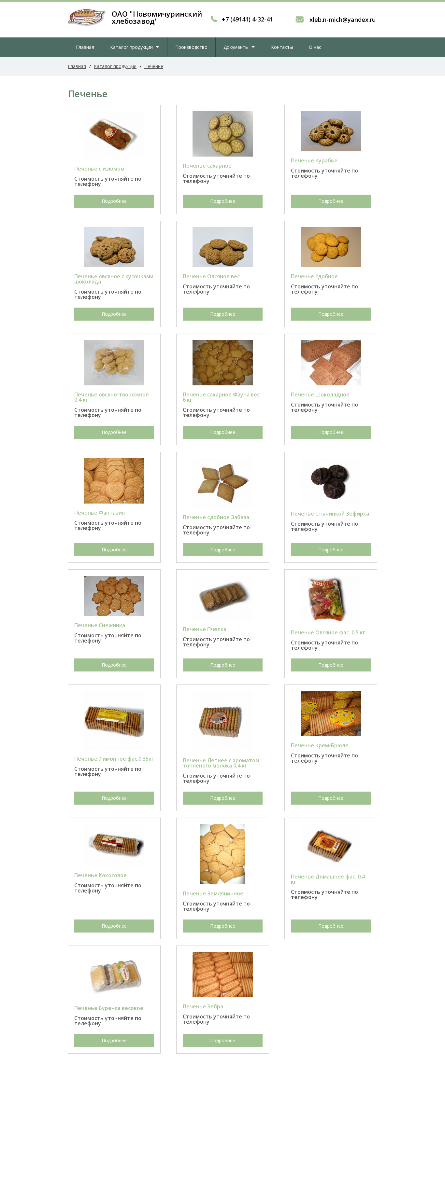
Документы (236, 47)
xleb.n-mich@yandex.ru (342, 19)
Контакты (282, 47)
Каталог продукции (131, 47)
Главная (85, 47)
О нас (315, 47)
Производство (191, 47)
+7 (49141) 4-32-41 (247, 19)
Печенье (153, 66)
